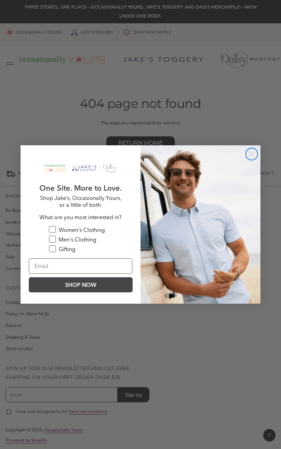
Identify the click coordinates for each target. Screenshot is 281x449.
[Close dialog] (252, 154)
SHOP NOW (80, 284)
